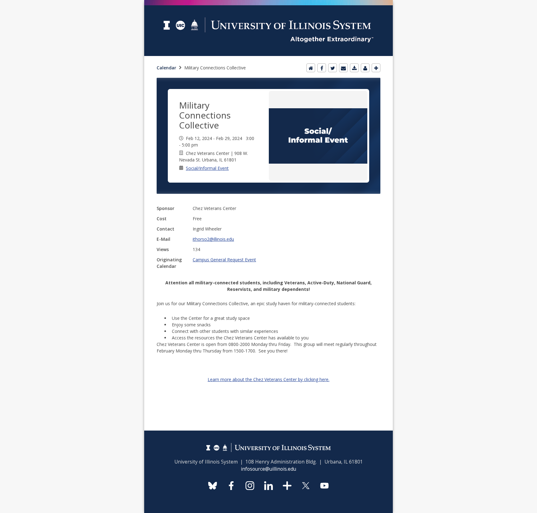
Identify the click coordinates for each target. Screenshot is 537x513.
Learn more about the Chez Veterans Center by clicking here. (268, 379)
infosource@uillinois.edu (268, 469)
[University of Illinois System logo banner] (268, 3)
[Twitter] (332, 67)
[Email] (343, 67)
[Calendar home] (310, 67)
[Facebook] (321, 67)
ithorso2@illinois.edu (213, 239)
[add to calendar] (354, 67)
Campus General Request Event (224, 260)
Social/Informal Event (207, 168)
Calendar (166, 68)
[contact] (365, 67)
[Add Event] (376, 67)
